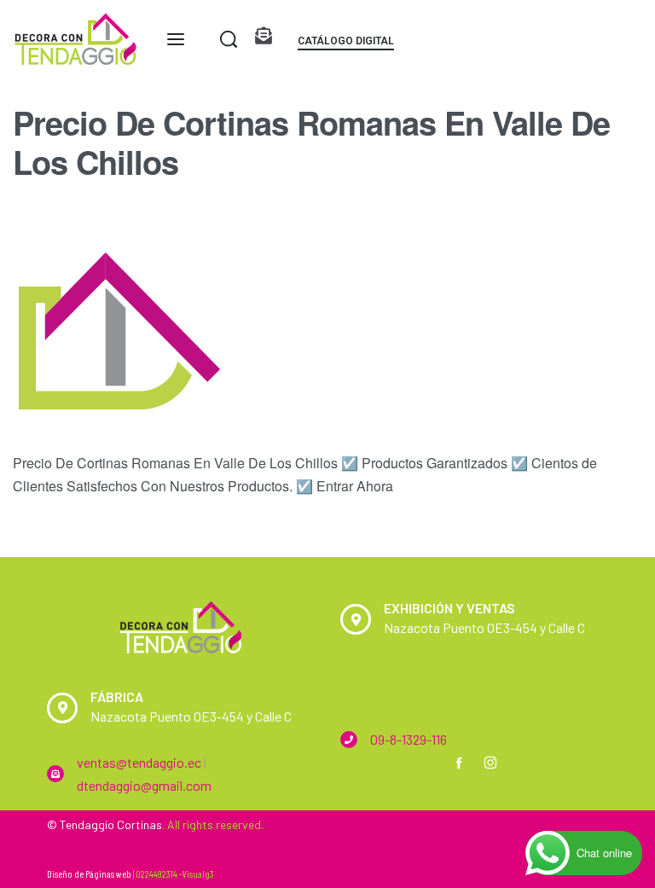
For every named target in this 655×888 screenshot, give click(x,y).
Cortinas (139, 824)
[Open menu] (175, 39)
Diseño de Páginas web (89, 873)
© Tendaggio (80, 824)
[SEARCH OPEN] (228, 39)
